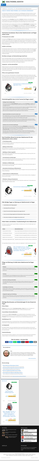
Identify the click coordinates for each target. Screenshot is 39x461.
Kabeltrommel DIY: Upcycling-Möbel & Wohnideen (10, 432)
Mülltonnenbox (33, 454)
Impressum (36, 457)
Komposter (13, 454)
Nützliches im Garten (6, 454)
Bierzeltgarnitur (20, 454)
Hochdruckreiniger (16, 455)
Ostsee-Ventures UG (7, 457)
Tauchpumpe (23, 455)
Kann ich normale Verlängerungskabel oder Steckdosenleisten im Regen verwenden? (17, 214)
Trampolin (31, 455)
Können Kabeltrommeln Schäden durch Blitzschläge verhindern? (13, 372)
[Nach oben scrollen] (37, 459)
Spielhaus (29, 455)
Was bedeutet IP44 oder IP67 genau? (9, 208)
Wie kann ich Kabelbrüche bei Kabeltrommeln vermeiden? (12, 370)
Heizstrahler (27, 454)
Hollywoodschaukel (11, 455)
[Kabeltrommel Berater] (3, 2)
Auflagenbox (30, 454)
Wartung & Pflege (10, 8)
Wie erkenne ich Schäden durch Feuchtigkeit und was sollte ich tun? (14, 217)
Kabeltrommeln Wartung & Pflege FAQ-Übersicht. (19, 376)
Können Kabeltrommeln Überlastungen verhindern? (11, 365)
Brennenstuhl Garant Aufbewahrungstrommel (21, 186)
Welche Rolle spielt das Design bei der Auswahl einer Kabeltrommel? (13, 367)
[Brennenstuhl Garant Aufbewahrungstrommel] (9, 390)
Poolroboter (16, 454)
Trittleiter (26, 455)
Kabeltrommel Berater (14, 2)
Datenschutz (33, 457)
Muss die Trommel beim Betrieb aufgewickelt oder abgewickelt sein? (14, 211)
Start (6, 8)
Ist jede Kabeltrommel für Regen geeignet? (10, 205)
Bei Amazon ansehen (28, 88)
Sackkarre (7, 455)
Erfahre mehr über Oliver (32, 358)
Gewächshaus (23, 454)
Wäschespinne (10, 454)
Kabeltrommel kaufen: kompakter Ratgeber (11, 434)
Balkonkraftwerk (20, 455)
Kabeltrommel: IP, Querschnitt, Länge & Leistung (10, 430)
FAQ (14, 8)
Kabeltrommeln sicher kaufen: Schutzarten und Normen (13, 437)
